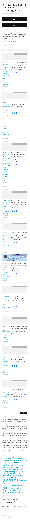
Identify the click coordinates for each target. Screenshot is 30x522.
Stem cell (11, 490)
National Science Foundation (9, 41)
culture (4, 469)
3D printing (5, 458)
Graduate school (14, 471)
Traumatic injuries (15, 492)
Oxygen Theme (11, 517)
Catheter (21, 463)
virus (22, 492)
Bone (14, 461)
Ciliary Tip (12, 467)
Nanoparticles (9, 477)
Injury (3, 473)
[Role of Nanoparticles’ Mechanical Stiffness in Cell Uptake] (15, 321)
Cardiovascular (7, 463)
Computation (21, 467)
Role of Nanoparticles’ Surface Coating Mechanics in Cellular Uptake (6, 240)
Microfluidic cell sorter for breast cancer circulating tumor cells (6, 271)
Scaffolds (18, 488)
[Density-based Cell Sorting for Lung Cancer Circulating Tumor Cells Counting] (15, 350)
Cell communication (12, 465)
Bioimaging (17, 458)
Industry (24, 471)
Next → (25, 412)
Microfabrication (13, 473)
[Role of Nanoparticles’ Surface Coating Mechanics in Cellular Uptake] (15, 227)
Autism (10, 458)
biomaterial (8, 460)
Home (9, 50)
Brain (18, 460)
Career (16, 462)
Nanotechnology (10, 479)
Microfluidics (8, 475)
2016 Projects (15, 317)
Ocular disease (22, 482)
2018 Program (17, 53)
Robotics (13, 488)
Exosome (14, 469)
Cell (4, 464)
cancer (23, 460)
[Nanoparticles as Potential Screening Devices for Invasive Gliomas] (15, 384)
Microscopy (18, 475)
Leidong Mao (5, 89)
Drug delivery (9, 469)
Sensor (5, 489)
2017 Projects (15, 144)
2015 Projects (15, 286)
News (9, 482)
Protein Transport (12, 484)
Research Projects (23, 144)
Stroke (16, 490)
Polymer (5, 484)
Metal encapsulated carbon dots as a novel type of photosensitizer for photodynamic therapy (6, 73)
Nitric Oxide (14, 482)
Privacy (4, 45)
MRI (25, 475)
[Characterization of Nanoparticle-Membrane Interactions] (15, 289)
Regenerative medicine (12, 486)
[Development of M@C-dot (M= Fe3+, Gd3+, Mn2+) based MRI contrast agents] (15, 195)
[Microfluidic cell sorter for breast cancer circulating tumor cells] (15, 258)
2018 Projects (24, 53)
